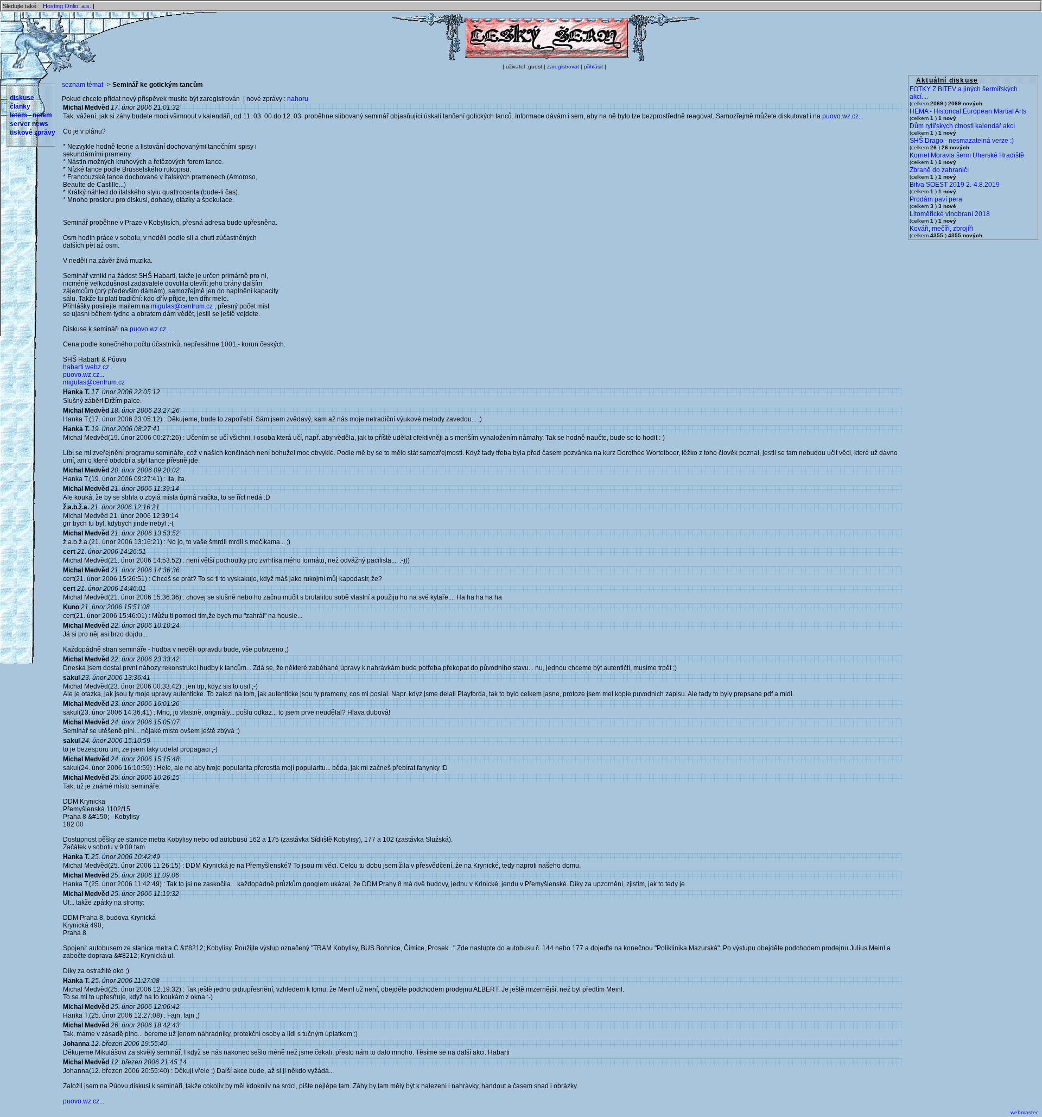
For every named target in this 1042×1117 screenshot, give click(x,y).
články (20, 106)
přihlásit (593, 67)
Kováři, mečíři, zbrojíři (941, 228)
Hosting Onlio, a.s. (67, 6)
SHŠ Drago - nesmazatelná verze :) (962, 140)
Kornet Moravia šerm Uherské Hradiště (967, 155)
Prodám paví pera (936, 199)
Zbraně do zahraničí (939, 170)
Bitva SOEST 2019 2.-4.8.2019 (955, 184)
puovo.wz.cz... (842, 116)
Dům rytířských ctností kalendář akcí (962, 126)
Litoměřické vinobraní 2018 (950, 214)
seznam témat (82, 85)
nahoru (297, 99)
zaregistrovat (563, 67)
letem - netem (31, 115)
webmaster (1024, 1112)
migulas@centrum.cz (182, 306)
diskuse (22, 98)
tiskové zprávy (32, 132)
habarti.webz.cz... (88, 367)
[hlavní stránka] (546, 59)
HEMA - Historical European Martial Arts (968, 111)
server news (29, 124)
